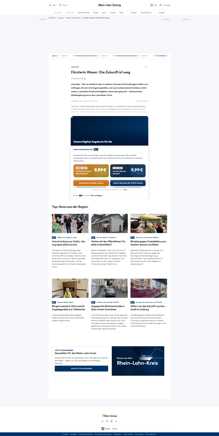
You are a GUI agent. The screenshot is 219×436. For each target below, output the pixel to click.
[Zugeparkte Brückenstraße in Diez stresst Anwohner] (109, 288)
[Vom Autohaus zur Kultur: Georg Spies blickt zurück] (70, 223)
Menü (54, 5)
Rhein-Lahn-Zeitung (73, 18)
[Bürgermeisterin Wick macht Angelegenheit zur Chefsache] (70, 288)
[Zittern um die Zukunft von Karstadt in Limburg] (148, 288)
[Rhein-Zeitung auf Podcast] (116, 421)
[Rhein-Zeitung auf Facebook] (107, 421)
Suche (65, 5)
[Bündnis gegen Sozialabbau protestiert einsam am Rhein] (148, 223)
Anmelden (167, 5)
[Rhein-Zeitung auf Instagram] (111, 421)
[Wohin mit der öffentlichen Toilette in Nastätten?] (109, 223)
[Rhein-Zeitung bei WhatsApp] (102, 421)
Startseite (52, 18)
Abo (155, 5)
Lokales (61, 18)
